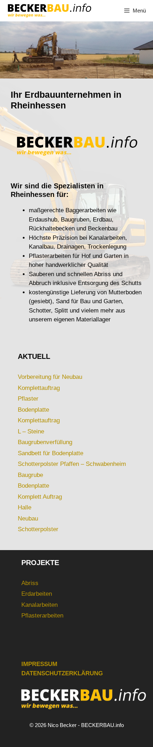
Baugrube (30, 475)
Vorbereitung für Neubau (50, 377)
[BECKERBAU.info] (49, 10)
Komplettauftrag (39, 388)
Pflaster (28, 398)
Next (144, 48)
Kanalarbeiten (39, 604)
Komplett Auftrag (40, 496)
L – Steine (31, 431)
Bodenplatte (33, 409)
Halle (24, 507)
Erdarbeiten (36, 593)
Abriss (29, 583)
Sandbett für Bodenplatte (50, 453)
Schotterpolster (38, 529)
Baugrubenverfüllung (45, 442)
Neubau (28, 518)
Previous (9, 48)
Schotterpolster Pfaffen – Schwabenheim (72, 464)
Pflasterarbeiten (42, 615)
